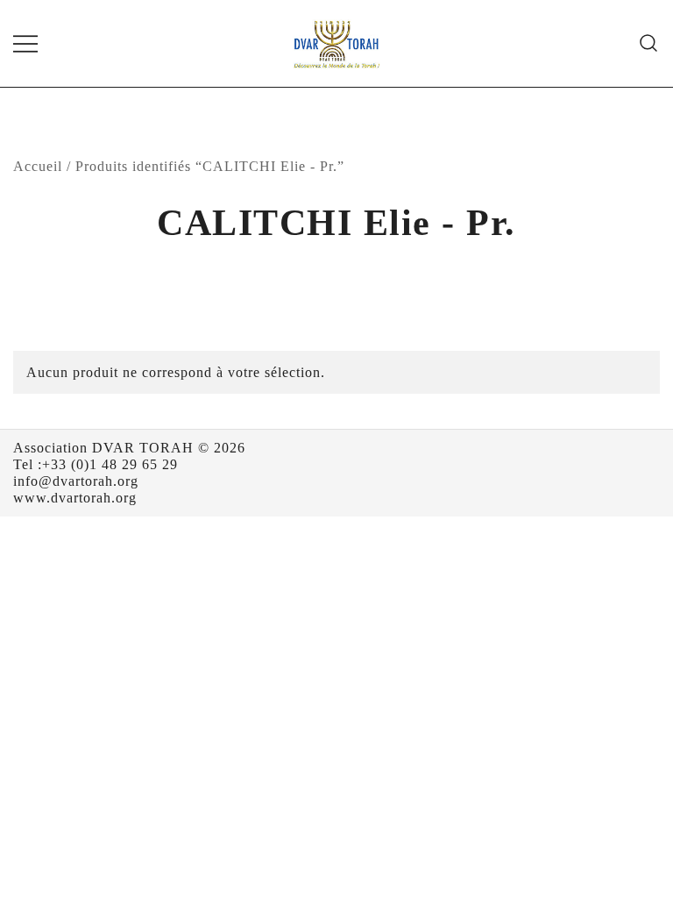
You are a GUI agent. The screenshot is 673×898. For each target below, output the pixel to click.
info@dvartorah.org (75, 481)
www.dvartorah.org (75, 497)
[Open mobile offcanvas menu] (25, 43)
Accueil (37, 166)
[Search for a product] (649, 43)
